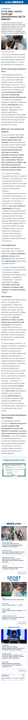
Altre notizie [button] (21, 573)
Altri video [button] (22, 670)
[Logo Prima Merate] (14, 2)
